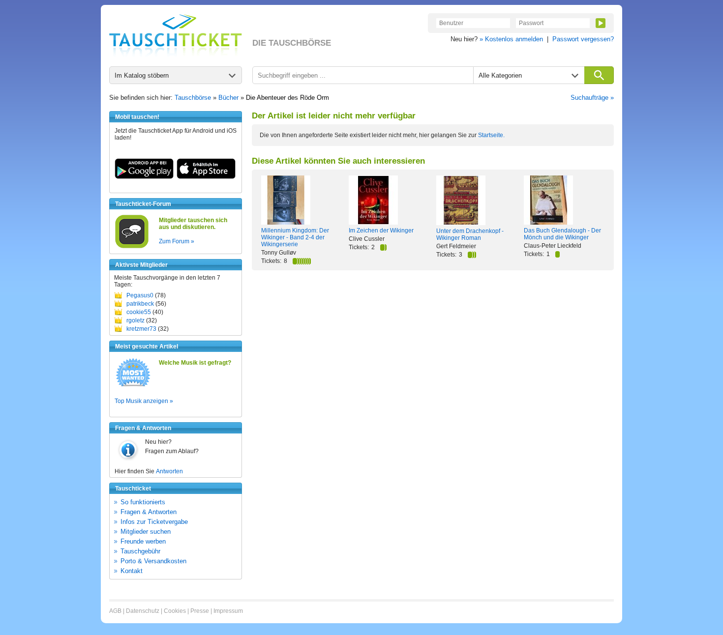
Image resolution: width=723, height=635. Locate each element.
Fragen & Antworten (148, 512)
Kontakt (131, 571)
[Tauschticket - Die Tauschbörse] (175, 35)
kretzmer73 (141, 328)
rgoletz (135, 320)
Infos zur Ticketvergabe (154, 521)
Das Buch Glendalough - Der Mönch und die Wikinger (562, 234)
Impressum (228, 610)
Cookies (175, 610)
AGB (115, 610)
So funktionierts (142, 502)
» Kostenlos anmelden (511, 39)
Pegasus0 (139, 295)
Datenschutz (142, 610)
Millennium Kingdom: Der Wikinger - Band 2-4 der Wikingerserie (295, 237)
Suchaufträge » (592, 97)
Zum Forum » (176, 241)
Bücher (228, 97)
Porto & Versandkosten (153, 561)
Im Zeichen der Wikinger (381, 230)
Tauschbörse (193, 97)
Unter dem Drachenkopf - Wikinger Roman (470, 234)
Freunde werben (143, 541)
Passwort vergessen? (583, 39)
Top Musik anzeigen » (144, 401)
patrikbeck (140, 303)
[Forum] (132, 246)
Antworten (169, 471)
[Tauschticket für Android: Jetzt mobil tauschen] (144, 176)
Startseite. (491, 135)
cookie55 (138, 312)
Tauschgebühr (140, 551)
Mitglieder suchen (145, 531)
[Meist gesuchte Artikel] (133, 385)
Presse (199, 610)
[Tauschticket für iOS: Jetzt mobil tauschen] (206, 176)
